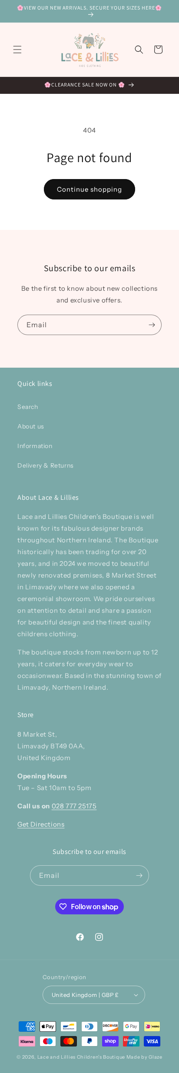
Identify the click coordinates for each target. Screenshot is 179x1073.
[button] (17, 49)
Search (27, 407)
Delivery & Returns (45, 465)
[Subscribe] (151, 325)
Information (35, 446)
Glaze (155, 1057)
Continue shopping (89, 189)
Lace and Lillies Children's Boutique (81, 1057)
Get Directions (40, 824)
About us (30, 426)
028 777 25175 (74, 806)
